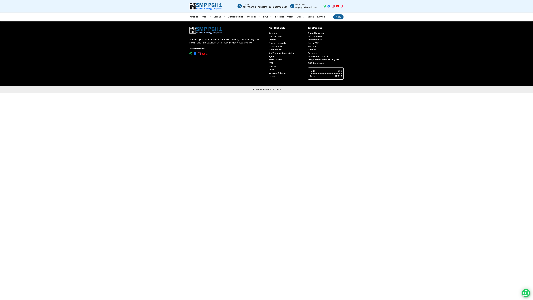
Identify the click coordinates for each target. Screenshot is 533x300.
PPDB (338, 16)
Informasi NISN (315, 39)
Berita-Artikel (275, 59)
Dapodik (312, 49)
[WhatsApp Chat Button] (526, 293)
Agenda (272, 56)
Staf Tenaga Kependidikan (282, 53)
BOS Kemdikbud (316, 63)
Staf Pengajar (275, 49)
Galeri (271, 69)
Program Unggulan (278, 43)
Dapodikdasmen (316, 33)
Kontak (272, 76)
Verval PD (313, 46)
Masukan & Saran (277, 73)
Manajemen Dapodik (318, 56)
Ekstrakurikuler (276, 46)
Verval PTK (313, 43)
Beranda (273, 33)
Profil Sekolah (275, 36)
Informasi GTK (315, 36)
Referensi (313, 53)
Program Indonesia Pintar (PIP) (323, 59)
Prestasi (272, 66)
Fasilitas (272, 39)
